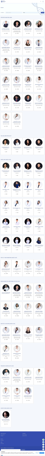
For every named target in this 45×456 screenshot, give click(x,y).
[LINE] (43, 440)
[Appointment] (43, 447)
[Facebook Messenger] (43, 442)
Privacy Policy (2, 443)
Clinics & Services (3, 434)
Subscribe (23, 449)
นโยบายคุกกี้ (32, 453)
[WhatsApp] (43, 445)
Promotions (2, 435)
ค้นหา (43, 12)
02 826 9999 (2, 440)
